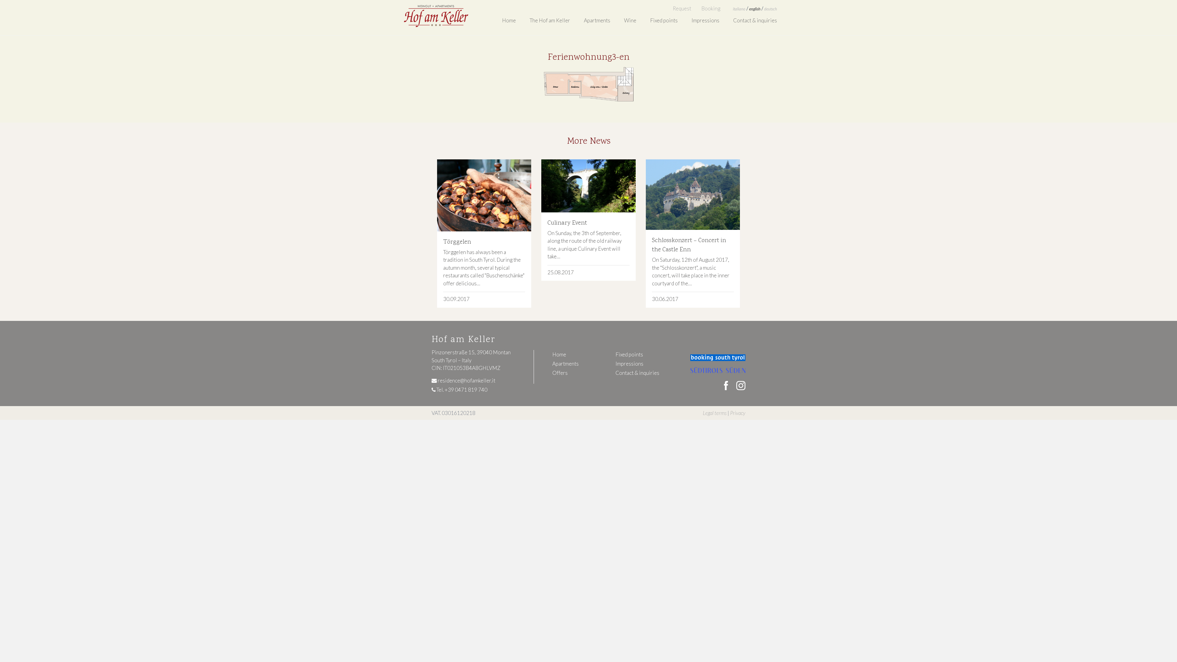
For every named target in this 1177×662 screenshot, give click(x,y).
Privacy (737, 413)
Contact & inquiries (755, 20)
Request (682, 8)
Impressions (705, 20)
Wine (630, 20)
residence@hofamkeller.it (466, 380)
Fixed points (664, 20)
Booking (710, 8)
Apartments (565, 363)
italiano (739, 8)
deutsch (770, 8)
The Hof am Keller (550, 20)
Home (509, 20)
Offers (560, 373)
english (754, 8)
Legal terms (715, 413)
